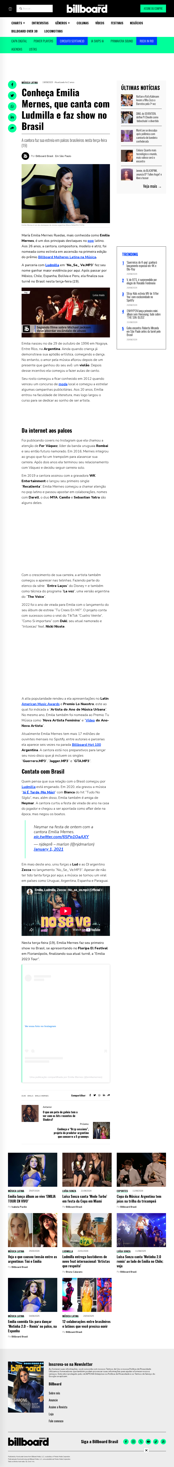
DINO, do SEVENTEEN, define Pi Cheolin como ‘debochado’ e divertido (147, 117)
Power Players (43, 41)
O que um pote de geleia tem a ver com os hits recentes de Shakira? (60, 1116)
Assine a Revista (58, 1407)
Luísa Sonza (69, 1191)
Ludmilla (29, 787)
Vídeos (99, 23)
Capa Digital (19, 41)
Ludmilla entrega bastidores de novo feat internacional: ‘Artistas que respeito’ (86, 1261)
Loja (51, 1414)
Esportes (122, 1191)
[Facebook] (126, 1441)
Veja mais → (152, 186)
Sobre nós (54, 1393)
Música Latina (30, 82)
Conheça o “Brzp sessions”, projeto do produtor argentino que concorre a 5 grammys (71, 1133)
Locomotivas (53, 31)
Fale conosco (56, 1421)
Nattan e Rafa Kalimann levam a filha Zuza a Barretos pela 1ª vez (147, 100)
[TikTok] (156, 1441)
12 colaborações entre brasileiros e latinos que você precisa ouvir (86, 1324)
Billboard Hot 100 (86, 744)
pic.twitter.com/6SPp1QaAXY (61, 836)
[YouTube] (148, 1441)
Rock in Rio (147, 41)
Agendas (16, 49)
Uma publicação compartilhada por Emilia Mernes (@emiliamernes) (66, 1077)
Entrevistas (40, 23)
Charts (16, 23)
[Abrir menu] (10, 9)
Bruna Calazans (74, 1271)
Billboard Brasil (74, 1206)
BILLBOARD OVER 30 (24, 31)
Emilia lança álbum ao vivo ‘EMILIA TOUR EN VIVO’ (32, 1198)
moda (63, 384)
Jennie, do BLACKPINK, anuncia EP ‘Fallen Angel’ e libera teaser (149, 174)
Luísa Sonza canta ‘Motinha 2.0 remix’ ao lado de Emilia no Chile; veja (140, 1261)
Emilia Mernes (41, 1096)
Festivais (117, 23)
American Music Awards (41, 704)
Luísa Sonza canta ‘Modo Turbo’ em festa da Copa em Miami (84, 1198)
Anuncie (53, 1400)
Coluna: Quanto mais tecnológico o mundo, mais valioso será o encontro (146, 155)
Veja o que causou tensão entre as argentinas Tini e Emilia (32, 1259)
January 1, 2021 (48, 849)
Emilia (30, 1096)
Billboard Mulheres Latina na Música (67, 257)
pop (91, 240)
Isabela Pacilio (19, 1206)
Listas (33, 49)
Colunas (83, 23)
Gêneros (61, 23)
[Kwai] (163, 1441)
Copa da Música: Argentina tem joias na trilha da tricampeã (139, 1198)
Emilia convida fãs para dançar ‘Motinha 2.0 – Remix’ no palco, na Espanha (32, 1326)
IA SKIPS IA (97, 41)
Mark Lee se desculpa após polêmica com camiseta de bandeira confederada (146, 135)
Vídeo (90, 720)
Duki (24, 1096)
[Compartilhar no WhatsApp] (12, 106)
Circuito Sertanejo (72, 41)
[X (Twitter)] (141, 1441)
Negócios (136, 23)
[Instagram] (133, 1441)
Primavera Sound (122, 41)
